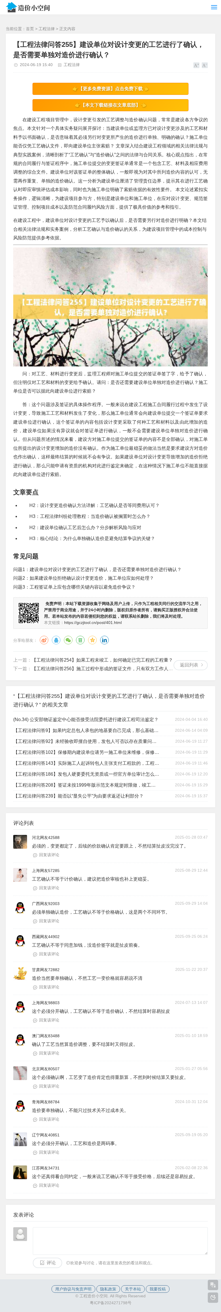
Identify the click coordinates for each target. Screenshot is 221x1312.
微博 (44, 640)
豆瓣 (80, 640)
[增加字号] (196, 65)
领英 (104, 640)
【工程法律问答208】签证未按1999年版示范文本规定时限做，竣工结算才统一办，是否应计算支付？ (86, 785)
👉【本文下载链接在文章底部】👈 (110, 105)
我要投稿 (158, 1289)
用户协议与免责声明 (73, 1289)
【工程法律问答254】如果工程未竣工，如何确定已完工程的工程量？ (102, 660)
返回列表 (189, 664)
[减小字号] (205, 65)
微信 (68, 640)
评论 (51, 1262)
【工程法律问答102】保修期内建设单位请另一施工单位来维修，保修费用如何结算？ (86, 752)
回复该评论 (49, 854)
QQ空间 (92, 640)
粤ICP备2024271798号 (111, 1303)
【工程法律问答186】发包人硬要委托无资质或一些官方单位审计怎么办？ (86, 774)
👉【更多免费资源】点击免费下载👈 (110, 88)
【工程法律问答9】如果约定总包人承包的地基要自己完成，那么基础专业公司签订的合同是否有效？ (86, 730)
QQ (56, 640)
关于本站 (133, 1289)
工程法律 (47, 28)
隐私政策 (108, 1289)
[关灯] (213, 1297)
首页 (30, 28)
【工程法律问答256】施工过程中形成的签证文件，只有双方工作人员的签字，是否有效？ (123, 668)
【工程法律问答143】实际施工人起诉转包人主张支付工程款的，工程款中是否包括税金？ (86, 763)
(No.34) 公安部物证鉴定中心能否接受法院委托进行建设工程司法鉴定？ (86, 719)
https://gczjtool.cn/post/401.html (93, 622)
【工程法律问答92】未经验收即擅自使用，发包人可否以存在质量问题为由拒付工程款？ (86, 741)
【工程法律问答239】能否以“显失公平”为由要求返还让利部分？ (78, 796)
